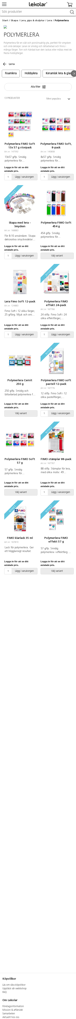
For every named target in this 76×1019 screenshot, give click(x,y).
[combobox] (38, 12)
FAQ (4, 992)
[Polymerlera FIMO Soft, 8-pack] (56, 125)
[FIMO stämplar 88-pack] (56, 440)
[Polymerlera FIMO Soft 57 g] (20, 440)
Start (5, 20)
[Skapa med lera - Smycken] (20, 203)
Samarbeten (8, 1014)
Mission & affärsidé (12, 1010)
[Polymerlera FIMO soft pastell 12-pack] (56, 361)
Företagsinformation (13, 1006)
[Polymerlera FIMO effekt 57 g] (56, 519)
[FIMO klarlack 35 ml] (20, 519)
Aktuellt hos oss (10, 1017)
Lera (49, 20)
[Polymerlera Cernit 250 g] (20, 361)
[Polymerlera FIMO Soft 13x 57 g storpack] (20, 125)
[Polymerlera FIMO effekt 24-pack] (56, 282)
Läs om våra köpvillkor (14, 985)
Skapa (14, 20)
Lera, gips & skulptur (33, 20)
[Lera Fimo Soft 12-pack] (20, 282)
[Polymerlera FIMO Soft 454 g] (56, 203)
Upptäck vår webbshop (14, 988)
